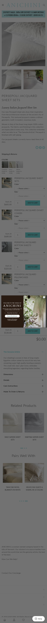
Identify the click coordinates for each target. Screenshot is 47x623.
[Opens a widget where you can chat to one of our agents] (38, 619)
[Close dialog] (44, 297)
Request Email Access (12, 316)
